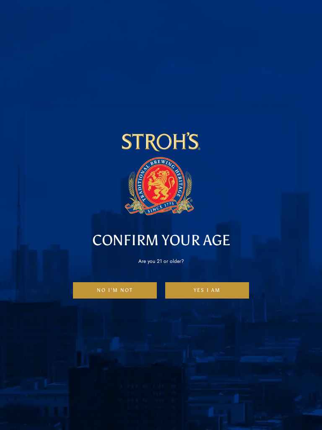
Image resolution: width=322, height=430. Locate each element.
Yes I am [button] (207, 290)
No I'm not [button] (115, 290)
